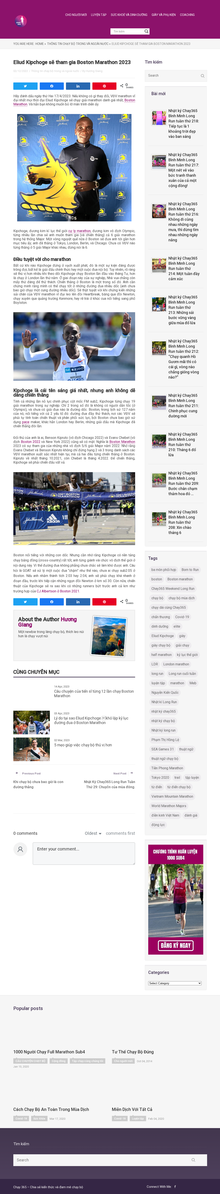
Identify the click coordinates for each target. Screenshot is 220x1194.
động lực (158, 825)
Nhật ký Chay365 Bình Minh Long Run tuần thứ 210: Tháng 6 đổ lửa (182, 444)
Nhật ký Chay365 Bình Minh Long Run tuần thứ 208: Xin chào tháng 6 (182, 522)
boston (156, 579)
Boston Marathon (122, 442)
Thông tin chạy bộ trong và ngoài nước (55, 71)
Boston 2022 (30, 442)
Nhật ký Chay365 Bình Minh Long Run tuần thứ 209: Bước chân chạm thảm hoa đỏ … (183, 483)
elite (177, 626)
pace (25, 422)
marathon (177, 683)
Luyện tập (138, 1118)
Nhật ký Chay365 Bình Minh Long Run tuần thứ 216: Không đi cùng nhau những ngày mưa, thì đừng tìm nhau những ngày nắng (183, 222)
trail (177, 778)
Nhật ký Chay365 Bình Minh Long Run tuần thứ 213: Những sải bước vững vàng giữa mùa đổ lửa (182, 310)
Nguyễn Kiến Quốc (165, 693)
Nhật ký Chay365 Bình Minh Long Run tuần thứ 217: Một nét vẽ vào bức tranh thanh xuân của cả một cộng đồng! (183, 170)
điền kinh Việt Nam (165, 815)
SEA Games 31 (162, 749)
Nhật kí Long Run (164, 702)
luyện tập (158, 683)
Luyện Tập (99, 15)
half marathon (161, 655)
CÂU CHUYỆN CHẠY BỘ (30, 1061)
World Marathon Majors (168, 806)
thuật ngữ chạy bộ (164, 759)
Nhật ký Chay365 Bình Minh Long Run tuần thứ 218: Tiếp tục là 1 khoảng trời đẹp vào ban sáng (183, 124)
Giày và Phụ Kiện (164, 15)
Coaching (187, 15)
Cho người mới (123, 1061)
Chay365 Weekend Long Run (172, 589)
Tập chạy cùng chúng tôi (87, 1061)
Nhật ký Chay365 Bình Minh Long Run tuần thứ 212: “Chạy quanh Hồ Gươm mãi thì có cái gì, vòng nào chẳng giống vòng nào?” (183, 359)
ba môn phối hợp (163, 570)
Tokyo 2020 (160, 778)
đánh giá (191, 815)
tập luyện (192, 778)
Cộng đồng (59, 1061)
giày (182, 636)
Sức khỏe (39, 1118)
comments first (120, 833)
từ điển (156, 787)
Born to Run (190, 570)
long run (157, 674)
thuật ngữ (186, 749)
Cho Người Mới (76, 15)
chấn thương (160, 617)
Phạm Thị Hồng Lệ (165, 740)
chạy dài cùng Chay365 (168, 607)
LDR (154, 664)
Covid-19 (182, 617)
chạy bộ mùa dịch (182, 598)
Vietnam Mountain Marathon (172, 796)
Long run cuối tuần (182, 674)
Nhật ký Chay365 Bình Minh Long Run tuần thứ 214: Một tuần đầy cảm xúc (184, 268)
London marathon (176, 664)
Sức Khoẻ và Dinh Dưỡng (129, 15)
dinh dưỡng (159, 626)
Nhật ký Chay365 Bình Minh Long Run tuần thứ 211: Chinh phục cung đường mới (183, 405)
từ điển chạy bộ (179, 787)
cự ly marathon (79, 231)
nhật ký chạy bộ (163, 721)
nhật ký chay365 (163, 711)
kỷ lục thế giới (187, 655)
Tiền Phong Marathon (167, 768)
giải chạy (182, 645)
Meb (192, 683)
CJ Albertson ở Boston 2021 (58, 591)
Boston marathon (180, 579)
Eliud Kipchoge (162, 636)
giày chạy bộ (160, 645)
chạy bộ (157, 598)
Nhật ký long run (163, 730)
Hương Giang (94, 71)
